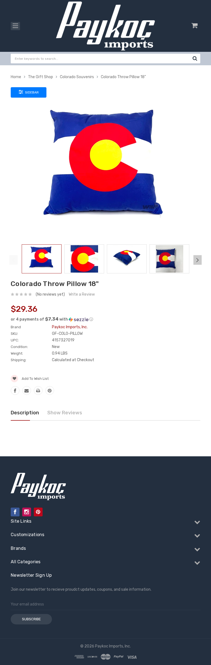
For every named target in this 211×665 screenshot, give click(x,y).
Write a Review (82, 294)
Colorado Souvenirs (77, 77)
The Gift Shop (40, 77)
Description (25, 413)
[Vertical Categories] (15, 26)
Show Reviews (64, 413)
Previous (13, 260)
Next (197, 260)
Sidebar (31, 92)
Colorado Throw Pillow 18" (123, 77)
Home (16, 77)
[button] (105, 319)
